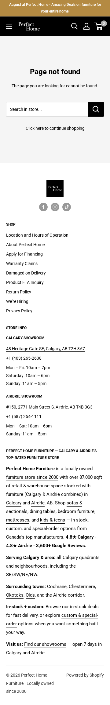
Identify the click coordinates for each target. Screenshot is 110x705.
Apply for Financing (24, 254)
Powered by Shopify (85, 675)
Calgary (13, 503)
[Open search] (74, 26)
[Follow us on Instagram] (55, 207)
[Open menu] (9, 26)
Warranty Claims (22, 263)
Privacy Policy (19, 310)
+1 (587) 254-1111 (24, 416)
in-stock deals (84, 606)
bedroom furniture (76, 511)
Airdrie (38, 503)
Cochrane (57, 586)
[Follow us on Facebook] (43, 207)
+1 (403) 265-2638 (24, 358)
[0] (99, 26)
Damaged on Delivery (26, 273)
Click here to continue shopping (55, 128)
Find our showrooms (45, 644)
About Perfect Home (25, 244)
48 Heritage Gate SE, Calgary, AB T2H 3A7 (45, 348)
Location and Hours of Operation (37, 235)
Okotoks (15, 595)
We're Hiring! (18, 301)
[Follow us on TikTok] (66, 207)
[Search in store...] (96, 109)
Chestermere (82, 586)
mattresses (17, 520)
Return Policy (18, 291)
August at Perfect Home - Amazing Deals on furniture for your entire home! (55, 7)
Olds (30, 595)
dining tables (43, 511)
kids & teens (52, 520)
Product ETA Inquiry (25, 282)
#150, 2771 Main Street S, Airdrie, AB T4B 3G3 (49, 407)
